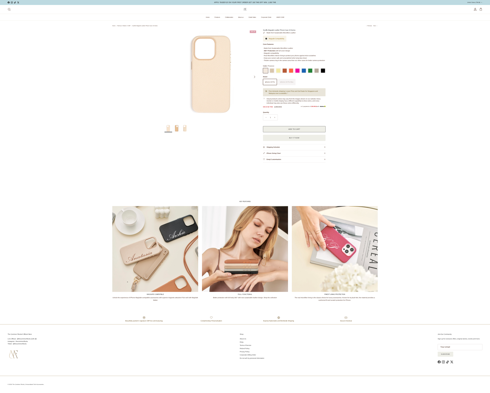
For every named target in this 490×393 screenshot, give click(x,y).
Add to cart (294, 129)
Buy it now (294, 138)
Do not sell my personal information (252, 358)
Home (208, 17)
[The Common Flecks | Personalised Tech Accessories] (245, 9)
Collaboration (229, 17)
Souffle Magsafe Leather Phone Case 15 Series (145, 25)
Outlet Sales (252, 17)
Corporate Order (266, 17)
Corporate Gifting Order (248, 355)
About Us (243, 339)
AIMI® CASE (280, 17)
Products (217, 17)
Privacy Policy (244, 352)
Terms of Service (245, 345)
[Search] (9, 9)
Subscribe (445, 354)
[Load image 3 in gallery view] (210, 75)
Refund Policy (244, 348)
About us (241, 17)
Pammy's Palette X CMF (124, 25)
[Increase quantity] (275, 117)
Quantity (266, 112)
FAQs (241, 342)
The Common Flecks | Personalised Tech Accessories (28, 384)
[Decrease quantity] (265, 117)
